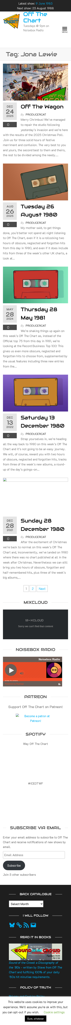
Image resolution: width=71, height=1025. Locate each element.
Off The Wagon (42, 106)
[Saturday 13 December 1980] (35, 392)
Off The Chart (35, 17)
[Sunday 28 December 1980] (35, 495)
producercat (36, 114)
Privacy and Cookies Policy (27, 996)
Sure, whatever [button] (35, 1018)
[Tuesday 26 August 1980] (35, 181)
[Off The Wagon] (35, 81)
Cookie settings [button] (54, 1012)
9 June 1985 (44, 3)
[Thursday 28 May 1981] (35, 284)
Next (42, 588)
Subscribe (14, 865)
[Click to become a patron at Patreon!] (35, 718)
